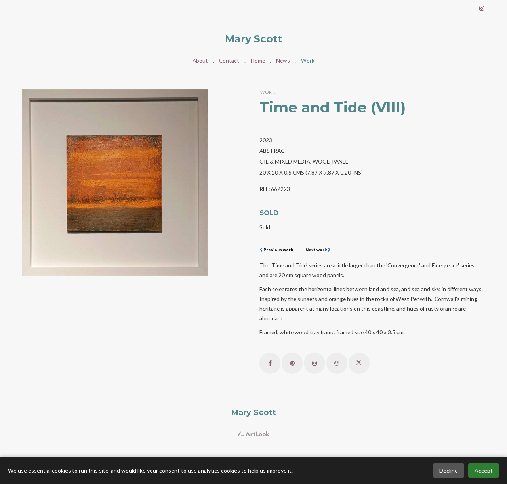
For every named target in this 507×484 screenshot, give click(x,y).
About (200, 60)
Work (307, 60)
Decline (448, 470)
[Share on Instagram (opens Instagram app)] (314, 363)
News (283, 60)
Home (258, 60)
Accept (484, 470)
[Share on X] (359, 363)
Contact (229, 60)
